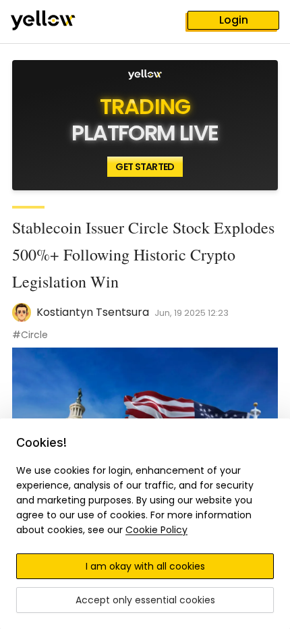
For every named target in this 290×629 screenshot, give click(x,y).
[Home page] (54, 21)
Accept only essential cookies (145, 600)
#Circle (30, 334)
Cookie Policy (156, 530)
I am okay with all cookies (145, 566)
